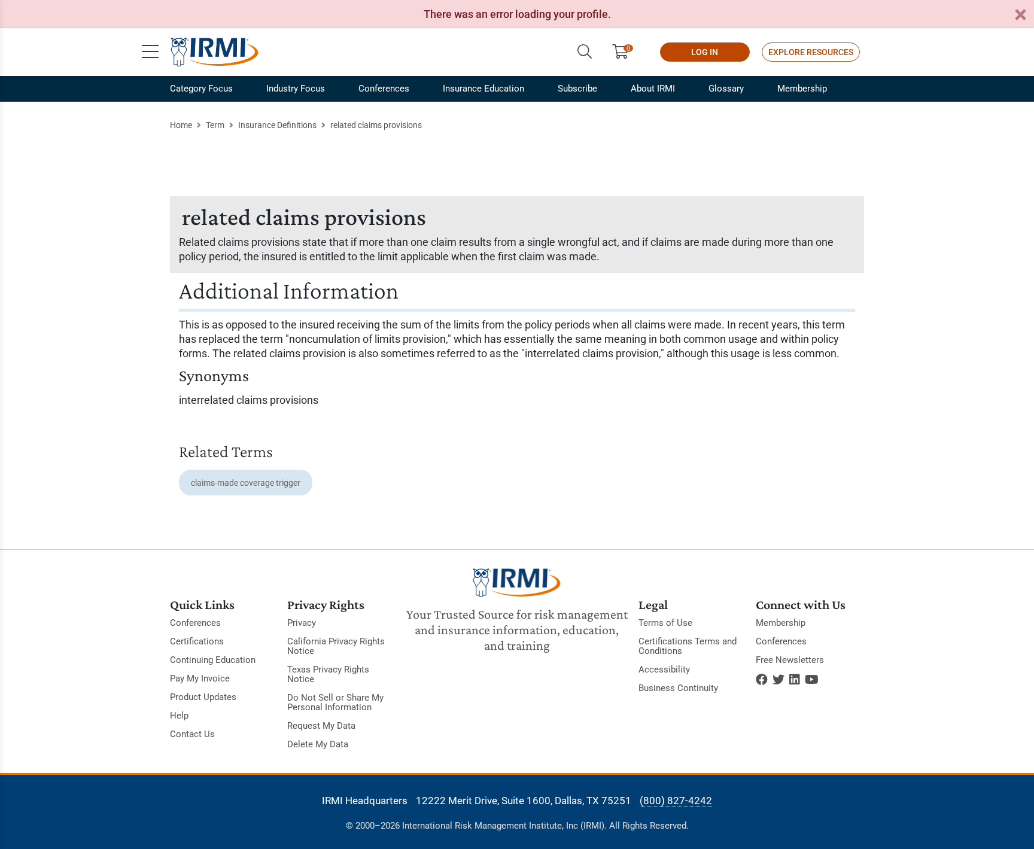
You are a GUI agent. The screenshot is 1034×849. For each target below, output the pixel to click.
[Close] (1020, 15)
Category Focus (201, 88)
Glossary (726, 88)
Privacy (301, 622)
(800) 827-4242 (676, 801)
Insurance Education (483, 88)
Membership (802, 88)
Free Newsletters (790, 660)
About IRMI (653, 88)
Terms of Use (665, 622)
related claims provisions (376, 125)
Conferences (383, 88)
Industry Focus (295, 88)
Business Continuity (678, 688)
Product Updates (203, 697)
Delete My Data (317, 744)
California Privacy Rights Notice (336, 646)
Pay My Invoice (200, 678)
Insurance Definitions (277, 125)
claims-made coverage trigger (245, 483)
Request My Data (321, 725)
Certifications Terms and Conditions (687, 646)
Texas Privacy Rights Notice (328, 674)
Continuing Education (213, 660)
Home (181, 125)
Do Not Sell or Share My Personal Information (335, 702)
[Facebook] (762, 679)
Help (179, 715)
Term (215, 125)
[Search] (584, 52)
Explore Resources (810, 52)
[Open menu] (150, 52)
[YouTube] (812, 679)
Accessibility (664, 669)
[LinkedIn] (794, 679)
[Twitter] (778, 679)
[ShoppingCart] (625, 52)
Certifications (197, 641)
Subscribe (577, 88)
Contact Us (192, 734)
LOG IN (704, 52)
